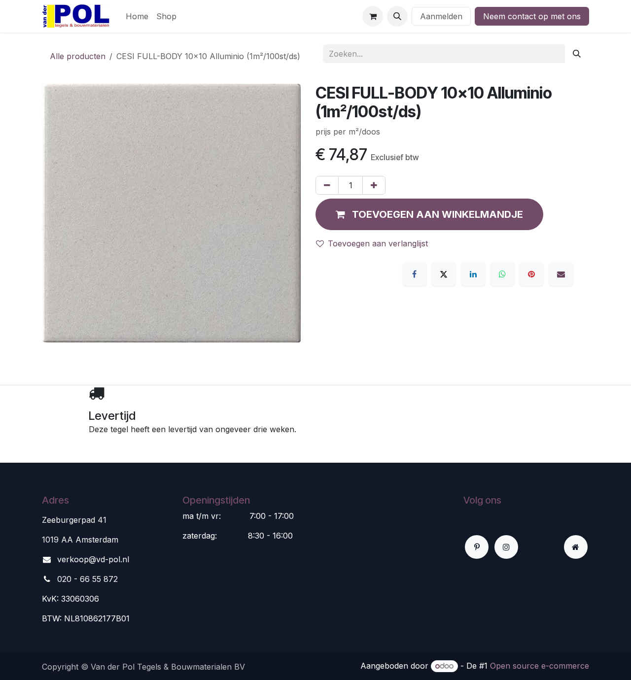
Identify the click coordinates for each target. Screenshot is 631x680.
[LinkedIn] (473, 274)
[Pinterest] (531, 274)
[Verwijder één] (327, 185)
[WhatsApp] (502, 274)
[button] (397, 16)
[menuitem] (137, 16)
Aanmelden (441, 16)
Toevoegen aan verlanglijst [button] (378, 243)
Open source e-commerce (539, 666)
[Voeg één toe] (374, 185)
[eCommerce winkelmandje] (372, 16)
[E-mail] (561, 274)
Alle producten (77, 56)
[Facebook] (414, 274)
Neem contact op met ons (532, 16)
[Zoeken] (576, 53)
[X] (444, 274)
